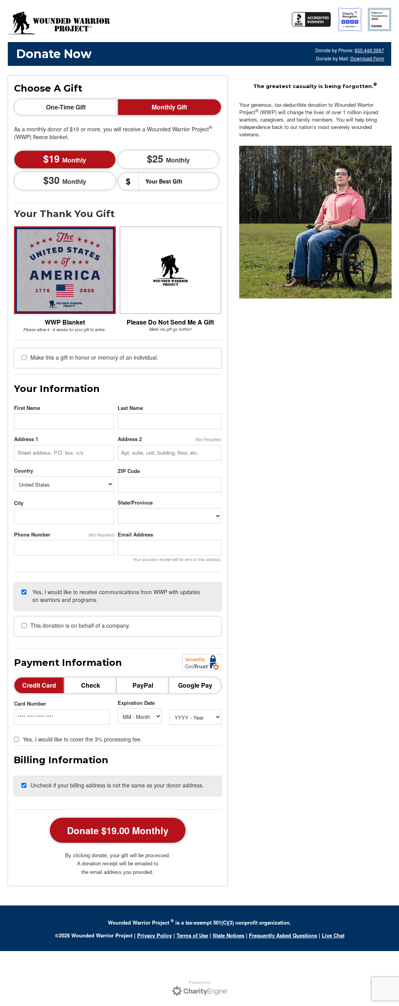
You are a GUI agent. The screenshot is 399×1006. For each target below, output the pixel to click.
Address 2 (130, 439)
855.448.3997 (369, 50)
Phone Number (32, 534)
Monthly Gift (169, 106)
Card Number (30, 703)
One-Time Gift (66, 106)
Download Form (367, 58)
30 (67, 180)
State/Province (135, 502)
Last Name (130, 407)
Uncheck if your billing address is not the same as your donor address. (117, 785)
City (18, 503)
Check (90, 685)
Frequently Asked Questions (283, 935)
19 (67, 159)
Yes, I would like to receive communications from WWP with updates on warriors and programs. (116, 596)
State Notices (228, 935)
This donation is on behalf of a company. (80, 625)
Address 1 (26, 439)
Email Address (135, 534)
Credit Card (39, 685)
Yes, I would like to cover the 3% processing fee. (82, 739)
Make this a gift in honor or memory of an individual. (94, 357)
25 (171, 159)
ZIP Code (129, 471)
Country (23, 470)
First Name (27, 407)
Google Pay (195, 685)
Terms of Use (192, 935)
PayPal (142, 685)
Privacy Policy (154, 935)
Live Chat (333, 935)
